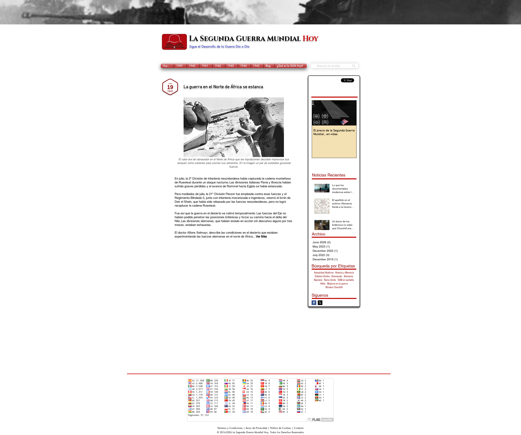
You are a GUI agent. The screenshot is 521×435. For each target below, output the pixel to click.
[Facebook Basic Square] (314, 302)
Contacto (299, 428)
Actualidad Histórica (324, 272)
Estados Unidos (322, 276)
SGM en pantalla (346, 280)
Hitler (323, 283)
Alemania (348, 276)
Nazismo (318, 280)
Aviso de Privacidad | (258, 428)
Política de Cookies (280, 428)
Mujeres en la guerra (337, 283)
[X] (320, 302)
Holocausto (336, 276)
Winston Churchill (334, 287)
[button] (180, 66)
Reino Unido (330, 280)
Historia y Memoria (344, 272)
